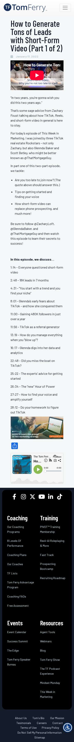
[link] (25, 7)
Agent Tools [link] (47, 632)
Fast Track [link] (47, 555)
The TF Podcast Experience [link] (50, 671)
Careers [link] (42, 723)
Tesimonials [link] (23, 723)
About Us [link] (21, 718)
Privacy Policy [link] (50, 727)
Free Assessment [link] (18, 605)
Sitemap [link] (39, 737)
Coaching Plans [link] (17, 555)
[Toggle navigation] (65, 8)
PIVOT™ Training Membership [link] (50, 529)
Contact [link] (57, 723)
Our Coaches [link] (15, 564)
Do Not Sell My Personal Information (39, 732)
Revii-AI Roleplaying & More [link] (52, 543)
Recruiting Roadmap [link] (52, 578)
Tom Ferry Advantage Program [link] (20, 584)
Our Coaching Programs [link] (15, 529)
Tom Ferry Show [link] (50, 659)
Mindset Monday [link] (50, 682)
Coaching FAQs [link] (16, 596)
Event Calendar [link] (16, 632)
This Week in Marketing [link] (47, 694)
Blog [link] (43, 650)
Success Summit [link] (17, 641)
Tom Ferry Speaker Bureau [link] (18, 662)
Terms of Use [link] (28, 727)
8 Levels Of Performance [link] (15, 543)
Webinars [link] (46, 641)
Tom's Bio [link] (38, 718)
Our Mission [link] (57, 718)
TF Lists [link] (12, 573)
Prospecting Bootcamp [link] (48, 566)
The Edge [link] (13, 650)
